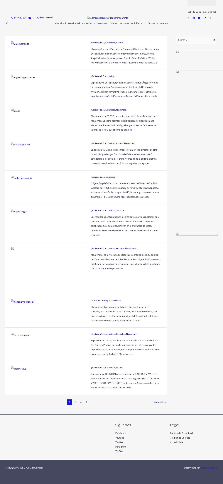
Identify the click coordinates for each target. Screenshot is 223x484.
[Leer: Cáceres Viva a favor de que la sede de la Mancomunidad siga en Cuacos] (18, 368)
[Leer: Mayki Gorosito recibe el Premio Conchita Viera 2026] (20, 43)
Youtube (119, 437)
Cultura (119, 42)
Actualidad (110, 42)
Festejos (120, 248)
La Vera (119, 367)
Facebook (120, 433)
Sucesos (120, 210)
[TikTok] (205, 18)
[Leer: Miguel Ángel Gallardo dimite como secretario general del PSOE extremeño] (19, 211)
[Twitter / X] (210, 18)
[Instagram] (188, 18)
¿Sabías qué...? (97, 42)
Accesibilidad (177, 442)
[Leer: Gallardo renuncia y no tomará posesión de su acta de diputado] (21, 177)
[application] (93, 23)
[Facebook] (194, 18)
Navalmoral (121, 109)
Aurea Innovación (208, 467)
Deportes (120, 334)
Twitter (119, 442)
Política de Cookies (180, 437)
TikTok (119, 451)
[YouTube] (199, 18)
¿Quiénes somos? (44, 17)
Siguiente (160, 401)
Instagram (120, 446)
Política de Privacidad (181, 433)
